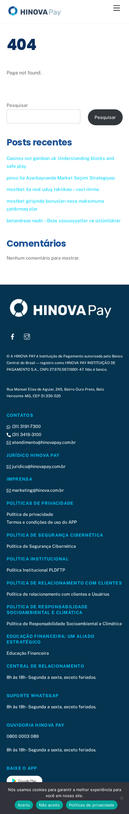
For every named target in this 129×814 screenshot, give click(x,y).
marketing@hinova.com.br (37, 490)
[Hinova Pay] (37, 16)
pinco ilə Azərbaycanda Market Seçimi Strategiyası (61, 177)
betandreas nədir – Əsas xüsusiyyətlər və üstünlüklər (64, 220)
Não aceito (49, 805)
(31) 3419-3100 (26, 434)
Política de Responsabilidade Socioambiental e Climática (64, 623)
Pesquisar (17, 105)
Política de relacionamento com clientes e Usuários (58, 594)
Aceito (24, 805)
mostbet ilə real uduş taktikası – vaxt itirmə (53, 189)
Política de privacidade (30, 514)
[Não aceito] (121, 798)
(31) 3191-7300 (26, 426)
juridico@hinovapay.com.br (38, 466)
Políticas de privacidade (92, 805)
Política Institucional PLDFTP (36, 569)
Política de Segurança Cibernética (41, 546)
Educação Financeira (28, 653)
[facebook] (13, 335)
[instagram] (27, 335)
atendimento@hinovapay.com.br (43, 442)
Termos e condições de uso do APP (42, 522)
